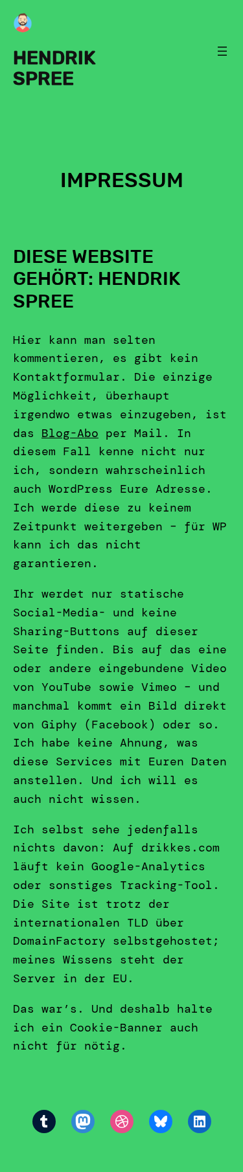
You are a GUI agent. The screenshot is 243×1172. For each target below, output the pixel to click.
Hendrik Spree (54, 68)
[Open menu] (222, 51)
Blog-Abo (69, 433)
